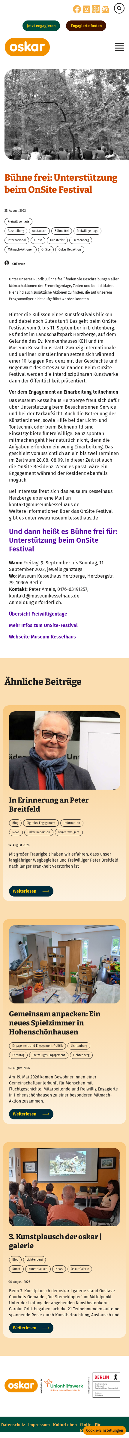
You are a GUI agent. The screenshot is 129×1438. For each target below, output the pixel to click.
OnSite (45, 249)
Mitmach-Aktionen (20, 249)
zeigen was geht (69, 832)
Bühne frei (62, 231)
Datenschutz (13, 1424)
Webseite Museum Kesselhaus (42, 637)
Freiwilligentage (18, 221)
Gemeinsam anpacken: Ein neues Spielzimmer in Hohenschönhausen (54, 1023)
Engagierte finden (86, 25)
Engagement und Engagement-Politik (37, 1046)
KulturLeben (65, 1424)
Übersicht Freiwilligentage (38, 614)
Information (72, 823)
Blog (15, 823)
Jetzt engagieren (41, 25)
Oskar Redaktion (69, 249)
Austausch (39, 231)
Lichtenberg (81, 240)
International (17, 240)
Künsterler (57, 240)
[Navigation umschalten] (117, 47)
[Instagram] (86, 11)
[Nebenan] (96, 8)
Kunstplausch (37, 1269)
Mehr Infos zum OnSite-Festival (43, 625)
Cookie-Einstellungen (104, 1430)
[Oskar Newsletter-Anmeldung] (105, 9)
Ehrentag (18, 1055)
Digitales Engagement (41, 823)
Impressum (39, 1424)
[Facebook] (77, 11)
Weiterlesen (24, 891)
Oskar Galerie (80, 1269)
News (16, 832)
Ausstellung (16, 231)
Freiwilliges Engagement (48, 1055)
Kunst (38, 240)
